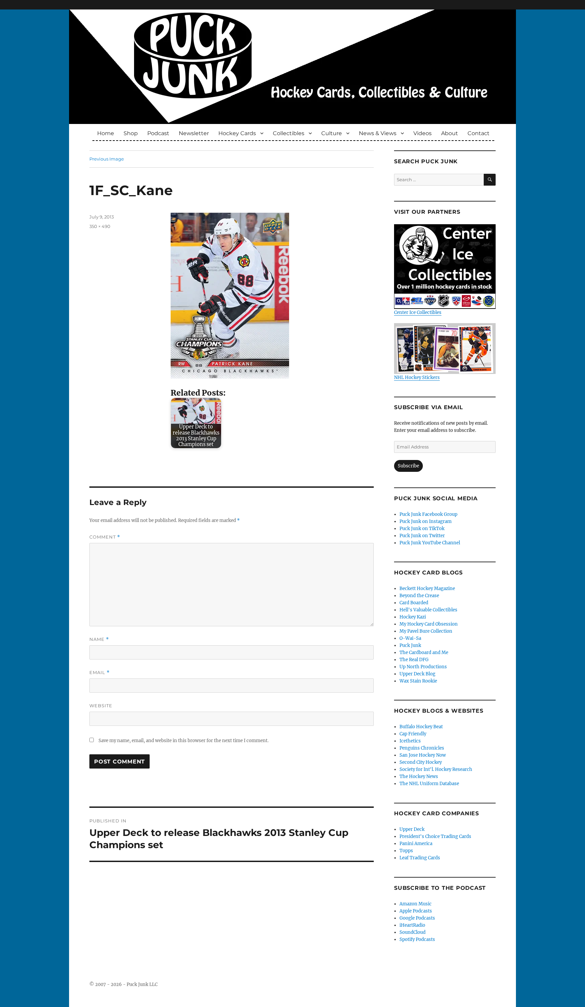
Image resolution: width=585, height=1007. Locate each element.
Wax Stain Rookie (418, 681)
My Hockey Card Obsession (428, 624)
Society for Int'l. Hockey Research (435, 769)
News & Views (377, 133)
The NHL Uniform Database (429, 783)
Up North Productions (423, 667)
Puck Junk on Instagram (425, 521)
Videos (422, 133)
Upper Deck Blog (417, 674)
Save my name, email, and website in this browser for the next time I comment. (183, 740)
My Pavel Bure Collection (425, 631)
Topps (406, 851)
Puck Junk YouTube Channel (429, 543)
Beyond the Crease (419, 596)
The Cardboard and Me (423, 652)
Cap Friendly (412, 734)
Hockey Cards (237, 133)
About (449, 133)
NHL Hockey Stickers (417, 377)
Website (100, 705)
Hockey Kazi (412, 617)
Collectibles (288, 133)
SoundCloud (412, 932)
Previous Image (106, 159)
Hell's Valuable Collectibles (428, 610)
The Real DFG (414, 660)
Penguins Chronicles (421, 748)
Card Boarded (413, 603)
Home (105, 133)
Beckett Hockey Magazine (427, 588)
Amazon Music (415, 904)
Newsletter (194, 133)
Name (99, 639)
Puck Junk (410, 645)
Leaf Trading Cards (419, 858)
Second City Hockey (420, 762)
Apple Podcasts (415, 911)
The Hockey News (418, 776)
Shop (131, 133)
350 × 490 (99, 226)
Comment (104, 537)
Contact (479, 133)
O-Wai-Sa (410, 638)
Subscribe (408, 466)
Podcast (158, 133)
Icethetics (410, 741)
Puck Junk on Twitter (422, 536)
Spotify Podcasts (417, 939)
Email (99, 672)
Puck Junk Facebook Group (428, 514)
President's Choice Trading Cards (435, 836)
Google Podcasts (417, 918)
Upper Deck (412, 829)
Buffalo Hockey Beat (421, 727)
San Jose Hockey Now (422, 755)
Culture (331, 133)
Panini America (415, 843)
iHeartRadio (412, 925)
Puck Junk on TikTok (422, 528)
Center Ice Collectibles (417, 312)
